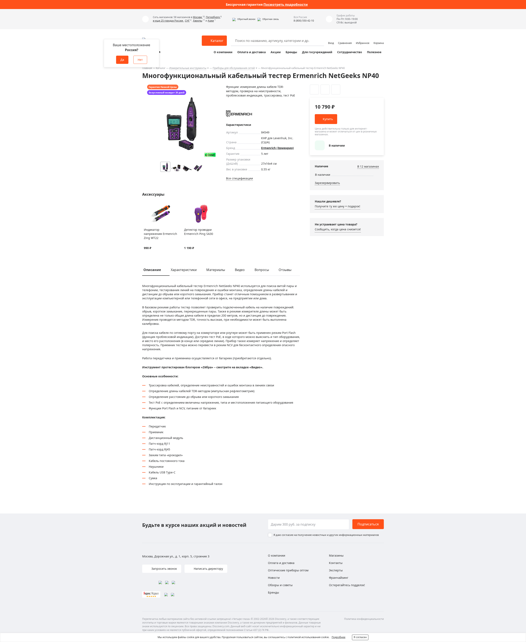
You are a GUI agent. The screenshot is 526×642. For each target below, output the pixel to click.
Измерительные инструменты (187, 68)
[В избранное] (146, 206)
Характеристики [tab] (184, 270)
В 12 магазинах (368, 166)
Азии (211, 20)
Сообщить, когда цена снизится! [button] (338, 229)
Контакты (336, 563)
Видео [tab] (240, 270)
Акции (276, 52)
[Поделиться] (335, 89)
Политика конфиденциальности (364, 619)
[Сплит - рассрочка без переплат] (210, 154)
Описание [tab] (152, 270)
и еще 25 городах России (168, 20)
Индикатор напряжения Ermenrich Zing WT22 (160, 234)
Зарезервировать (327, 183)
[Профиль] (331, 38)
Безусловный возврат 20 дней (167, 92)
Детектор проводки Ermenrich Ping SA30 (198, 232)
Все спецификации (239, 178)
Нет (140, 60)
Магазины (336, 555)
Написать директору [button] (208, 569)
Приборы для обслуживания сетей (234, 68)
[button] (243, 19)
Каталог (160, 68)
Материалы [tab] (215, 270)
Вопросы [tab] (262, 270)
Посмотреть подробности (285, 4)
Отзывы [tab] (285, 270)
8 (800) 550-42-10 (304, 20)
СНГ (187, 20)
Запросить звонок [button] (164, 569)
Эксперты (336, 570)
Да (122, 60)
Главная (147, 68)
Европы (197, 20)
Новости (274, 578)
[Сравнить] (151, 206)
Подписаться (368, 524)
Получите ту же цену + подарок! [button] (337, 206)
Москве (198, 17)
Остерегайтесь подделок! (347, 585)
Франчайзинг (338, 578)
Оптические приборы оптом (288, 570)
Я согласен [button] (360, 637)
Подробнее (338, 637)
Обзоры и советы (280, 585)
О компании (223, 52)
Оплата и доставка (251, 52)
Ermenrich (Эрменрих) (277, 148)
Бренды (291, 52)
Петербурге (213, 17)
